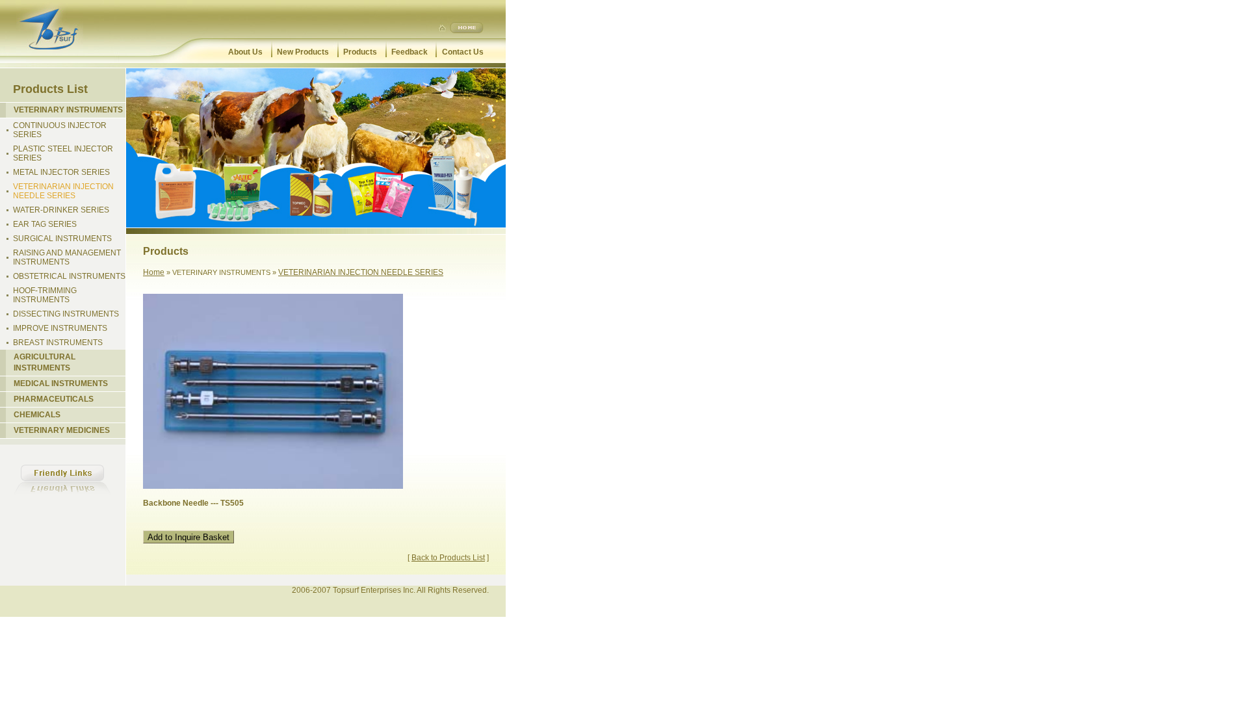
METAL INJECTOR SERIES (61, 172)
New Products (303, 52)
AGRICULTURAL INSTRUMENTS (44, 362)
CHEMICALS (37, 414)
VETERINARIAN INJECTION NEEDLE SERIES (63, 191)
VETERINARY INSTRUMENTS (68, 109)
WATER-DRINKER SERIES (61, 209)
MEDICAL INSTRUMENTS (61, 383)
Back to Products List (448, 557)
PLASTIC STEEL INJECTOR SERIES (63, 153)
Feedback (409, 52)
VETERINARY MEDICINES (62, 430)
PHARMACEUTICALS (54, 399)
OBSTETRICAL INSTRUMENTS (69, 276)
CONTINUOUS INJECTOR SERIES (60, 130)
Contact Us (463, 52)
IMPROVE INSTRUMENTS (60, 328)
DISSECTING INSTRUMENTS (66, 313)
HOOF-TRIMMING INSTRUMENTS (45, 295)
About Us (245, 52)
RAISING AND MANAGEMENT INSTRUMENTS (67, 257)
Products (360, 52)
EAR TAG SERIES (45, 224)
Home (153, 272)
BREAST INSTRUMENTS (58, 342)
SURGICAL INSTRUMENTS (62, 238)
